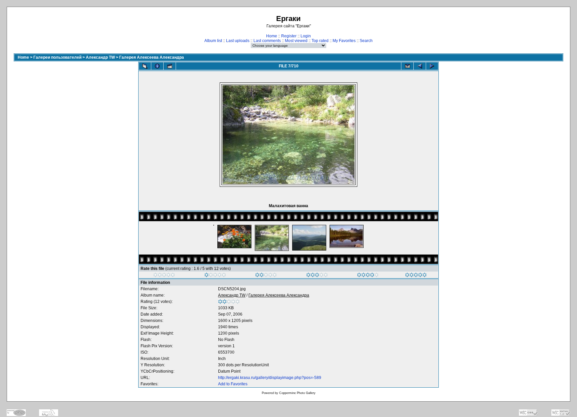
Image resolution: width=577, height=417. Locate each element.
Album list (213, 40)
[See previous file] (420, 66)
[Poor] (215, 276)
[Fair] (266, 276)
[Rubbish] (164, 276)
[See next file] (432, 66)
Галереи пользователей (57, 57)
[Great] (416, 276)
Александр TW (100, 57)
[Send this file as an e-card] (407, 66)
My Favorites (344, 40)
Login (306, 36)
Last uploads (237, 40)
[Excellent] (368, 276)
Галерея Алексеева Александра (151, 57)
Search (366, 40)
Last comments (267, 40)
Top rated (320, 40)
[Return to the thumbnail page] (145, 66)
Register (289, 36)
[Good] (317, 276)
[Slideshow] (170, 66)
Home (271, 36)
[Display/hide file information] (157, 66)
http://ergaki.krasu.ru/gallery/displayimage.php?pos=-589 (269, 377)
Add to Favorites (232, 384)
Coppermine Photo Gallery (297, 393)
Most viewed (296, 40)
